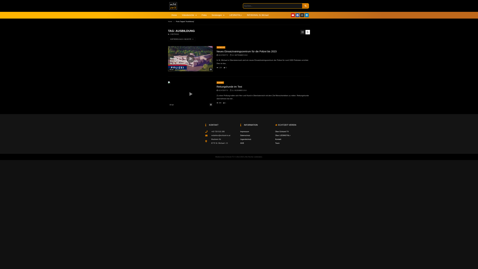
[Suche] (305, 5)
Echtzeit (220, 82)
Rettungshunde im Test (229, 86)
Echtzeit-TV (223, 55)
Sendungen (217, 15)
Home (174, 15)
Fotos (204, 15)
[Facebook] (297, 15)
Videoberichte (188, 15)
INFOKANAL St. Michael (258, 15)
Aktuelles (221, 47)
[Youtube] (293, 15)
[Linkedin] (307, 15)
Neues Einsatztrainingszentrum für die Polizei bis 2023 (247, 51)
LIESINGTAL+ (235, 15)
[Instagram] (302, 15)
